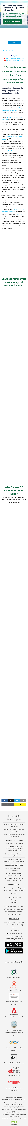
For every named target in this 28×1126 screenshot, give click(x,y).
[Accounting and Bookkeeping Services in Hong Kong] (14, 400)
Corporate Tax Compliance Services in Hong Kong (14, 879)
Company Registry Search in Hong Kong (14, 855)
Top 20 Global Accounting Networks (14, 1049)
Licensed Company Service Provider (14, 1003)
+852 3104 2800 (15, 931)
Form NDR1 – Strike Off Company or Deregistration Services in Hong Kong (14, 848)
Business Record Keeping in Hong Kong (14, 869)
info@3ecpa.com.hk (16, 933)
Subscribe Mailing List (14, 258)
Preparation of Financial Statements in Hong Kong (14, 874)
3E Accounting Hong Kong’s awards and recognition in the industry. (14, 899)
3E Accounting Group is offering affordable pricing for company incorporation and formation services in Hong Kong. (14, 910)
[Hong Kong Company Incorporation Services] (14, 303)
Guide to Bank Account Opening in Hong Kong (14, 825)
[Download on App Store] (14, 945)
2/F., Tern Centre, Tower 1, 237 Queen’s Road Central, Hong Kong (14, 924)
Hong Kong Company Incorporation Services (14, 820)
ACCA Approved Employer (14, 990)
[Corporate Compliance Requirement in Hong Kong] (14, 429)
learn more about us (8, 50)
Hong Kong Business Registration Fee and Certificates (14, 860)
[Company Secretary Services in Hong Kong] (14, 367)
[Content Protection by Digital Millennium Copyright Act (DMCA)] (14, 1122)
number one (18, 214)
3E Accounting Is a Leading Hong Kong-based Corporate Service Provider (14, 890)
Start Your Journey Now (12, 21)
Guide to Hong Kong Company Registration (14, 830)
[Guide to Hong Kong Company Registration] (14, 335)
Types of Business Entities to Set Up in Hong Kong (14, 835)
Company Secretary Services (14, 843)
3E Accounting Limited (18, 1114)
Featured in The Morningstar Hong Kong (14, 1089)
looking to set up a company (12, 151)
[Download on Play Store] (14, 951)
